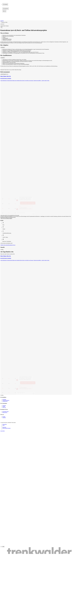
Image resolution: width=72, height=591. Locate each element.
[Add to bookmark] (1, 27)
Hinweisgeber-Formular (6, 428)
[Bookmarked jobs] (1, 17)
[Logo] (4, 1)
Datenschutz (5, 424)
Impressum (4, 427)
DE (1, 546)
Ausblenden (2, 47)
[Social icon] (1, 420)
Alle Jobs (2, 20)
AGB (3, 425)
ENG (3, 546)
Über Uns (4, 15)
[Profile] (1, 18)
